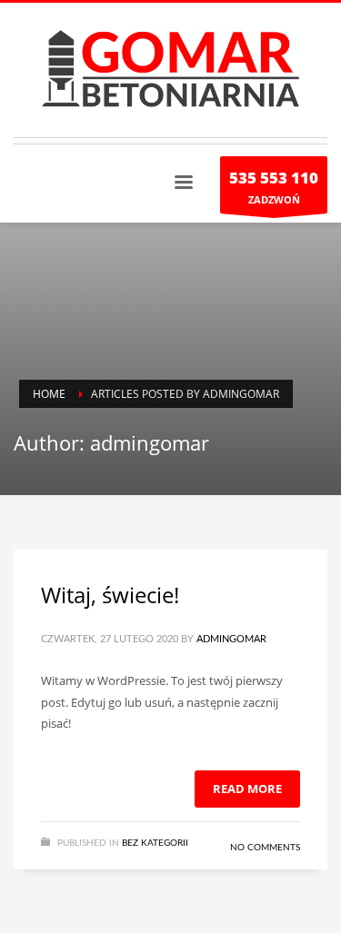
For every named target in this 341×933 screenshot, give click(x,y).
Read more (247, 788)
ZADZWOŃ (273, 186)
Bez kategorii (155, 843)
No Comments (265, 847)
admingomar (231, 639)
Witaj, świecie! (110, 595)
